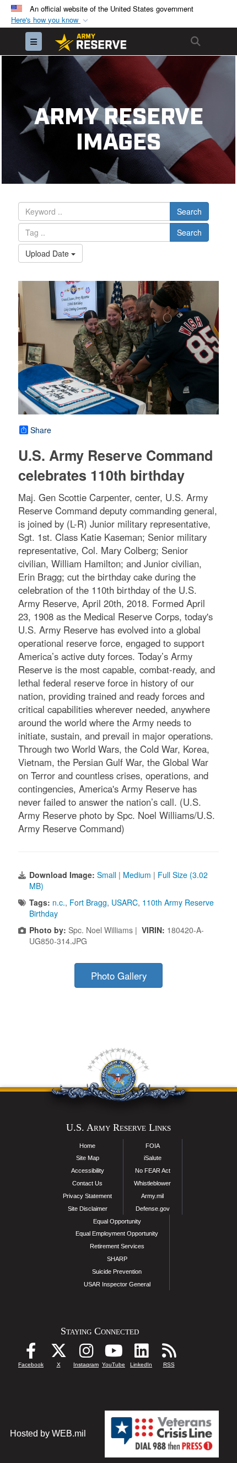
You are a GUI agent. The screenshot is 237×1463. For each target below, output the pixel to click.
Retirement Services (117, 1246)
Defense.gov (153, 1208)
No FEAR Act (152, 1170)
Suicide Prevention (117, 1271)
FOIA (153, 1145)
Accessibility (87, 1170)
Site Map (87, 1158)
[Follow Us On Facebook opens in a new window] (31, 1353)
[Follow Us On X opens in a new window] (58, 1353)
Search (189, 211)
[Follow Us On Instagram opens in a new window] (86, 1353)
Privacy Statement (87, 1196)
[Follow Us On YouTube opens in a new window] (113, 1353)
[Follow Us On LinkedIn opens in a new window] (141, 1353)
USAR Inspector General (117, 1284)
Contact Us (87, 1183)
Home (87, 1145)
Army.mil (152, 1196)
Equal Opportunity (117, 1221)
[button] (50, 20)
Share (40, 429)
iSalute (152, 1158)
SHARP (117, 1258)
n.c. (58, 902)
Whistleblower (152, 1183)
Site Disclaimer (87, 1208)
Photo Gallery (119, 975)
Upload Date (48, 253)
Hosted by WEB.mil (48, 1433)
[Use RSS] (168, 1353)
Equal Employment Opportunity (117, 1233)
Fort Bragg (88, 902)
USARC (124, 902)
